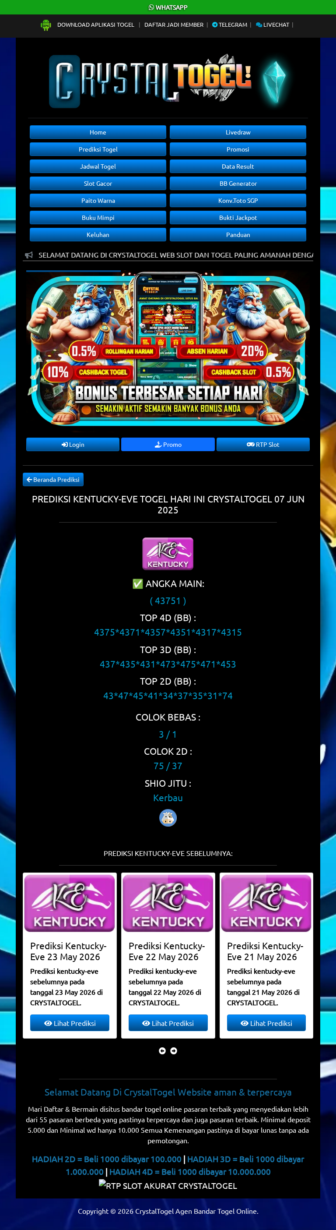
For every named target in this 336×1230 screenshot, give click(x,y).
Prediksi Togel (98, 149)
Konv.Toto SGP (238, 200)
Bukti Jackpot (238, 217)
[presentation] (162, 1050)
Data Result (238, 166)
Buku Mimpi (98, 217)
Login (76, 444)
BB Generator (238, 183)
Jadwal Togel (98, 166)
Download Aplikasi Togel (96, 24)
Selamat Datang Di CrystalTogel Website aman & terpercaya (168, 1091)
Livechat (275, 24)
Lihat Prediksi (74, 1022)
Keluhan (98, 234)
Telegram (232, 24)
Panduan (238, 234)
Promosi (238, 149)
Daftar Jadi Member (173, 24)
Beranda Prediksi (56, 479)
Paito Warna (98, 200)
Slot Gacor (98, 183)
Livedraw (238, 132)
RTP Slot (267, 444)
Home (98, 132)
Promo (172, 444)
